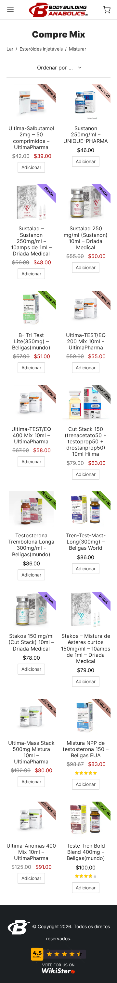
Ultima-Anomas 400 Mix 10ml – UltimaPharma (31, 851)
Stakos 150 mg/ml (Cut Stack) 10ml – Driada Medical (31, 642)
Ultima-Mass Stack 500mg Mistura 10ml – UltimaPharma (31, 752)
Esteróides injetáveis (41, 49)
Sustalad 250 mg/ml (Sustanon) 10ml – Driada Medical (86, 238)
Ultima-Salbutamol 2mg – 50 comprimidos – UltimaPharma (31, 137)
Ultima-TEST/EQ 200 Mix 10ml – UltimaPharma (86, 341)
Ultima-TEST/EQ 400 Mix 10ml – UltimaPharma (31, 435)
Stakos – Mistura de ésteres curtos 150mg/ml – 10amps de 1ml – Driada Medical (85, 648)
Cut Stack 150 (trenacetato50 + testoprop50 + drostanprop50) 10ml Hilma (86, 441)
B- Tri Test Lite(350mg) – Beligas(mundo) (31, 341)
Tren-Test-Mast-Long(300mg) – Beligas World (86, 541)
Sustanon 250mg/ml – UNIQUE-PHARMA (85, 134)
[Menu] (10, 10)
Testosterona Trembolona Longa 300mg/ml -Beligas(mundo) (31, 545)
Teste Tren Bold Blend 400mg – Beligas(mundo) (86, 851)
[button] (31, 167)
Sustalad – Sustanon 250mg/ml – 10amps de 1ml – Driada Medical (31, 241)
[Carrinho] (106, 10)
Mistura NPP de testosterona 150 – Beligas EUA (86, 749)
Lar (9, 49)
